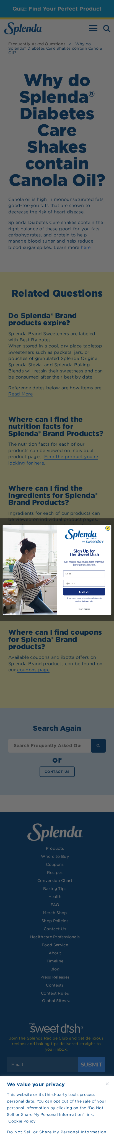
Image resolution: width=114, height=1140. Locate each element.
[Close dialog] (107, 528)
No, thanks (84, 609)
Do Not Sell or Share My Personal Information (57, 1132)
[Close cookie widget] (107, 1084)
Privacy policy (89, 601)
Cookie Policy (21, 1121)
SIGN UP (84, 592)
